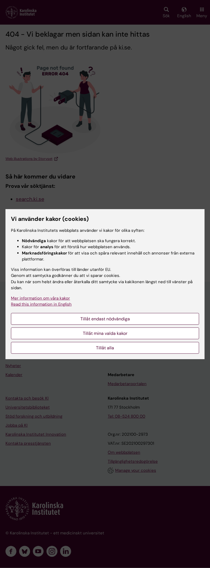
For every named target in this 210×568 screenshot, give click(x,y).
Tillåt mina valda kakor (105, 333)
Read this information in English (41, 304)
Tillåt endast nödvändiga (105, 319)
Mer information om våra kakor (40, 298)
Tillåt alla (105, 348)
